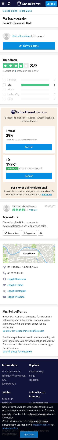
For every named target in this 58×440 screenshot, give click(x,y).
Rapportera (30, 233)
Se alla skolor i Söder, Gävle (17, 11)
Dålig (10, 99)
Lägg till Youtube (16, 297)
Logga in (51, 3)
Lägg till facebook (16, 279)
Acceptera (29, 434)
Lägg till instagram (16, 291)
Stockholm (7, 399)
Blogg (32, 376)
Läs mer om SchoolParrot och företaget (23, 331)
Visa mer (33, 210)
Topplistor (34, 380)
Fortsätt (29, 147)
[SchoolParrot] (29, 3)
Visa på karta (29, 253)
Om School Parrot (11, 371)
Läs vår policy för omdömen (17, 352)
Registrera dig (36, 371)
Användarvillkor (10, 428)
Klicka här (47, 194)
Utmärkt (12, 80)
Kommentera (13, 233)
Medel (11, 89)
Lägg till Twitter (15, 285)
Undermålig (13, 94)
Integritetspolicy (41, 425)
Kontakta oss (9, 384)
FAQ (4, 380)
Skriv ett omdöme (21, 36)
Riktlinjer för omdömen (13, 376)
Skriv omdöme (31, 46)
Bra (9, 85)
